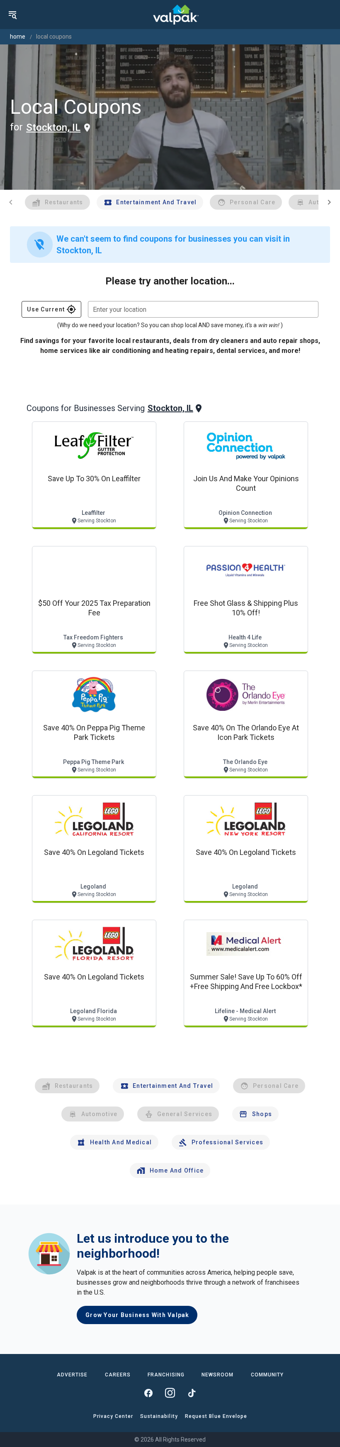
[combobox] (203, 309)
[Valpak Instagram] (170, 1393)
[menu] (12, 14)
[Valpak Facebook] (148, 1393)
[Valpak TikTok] (191, 1393)
